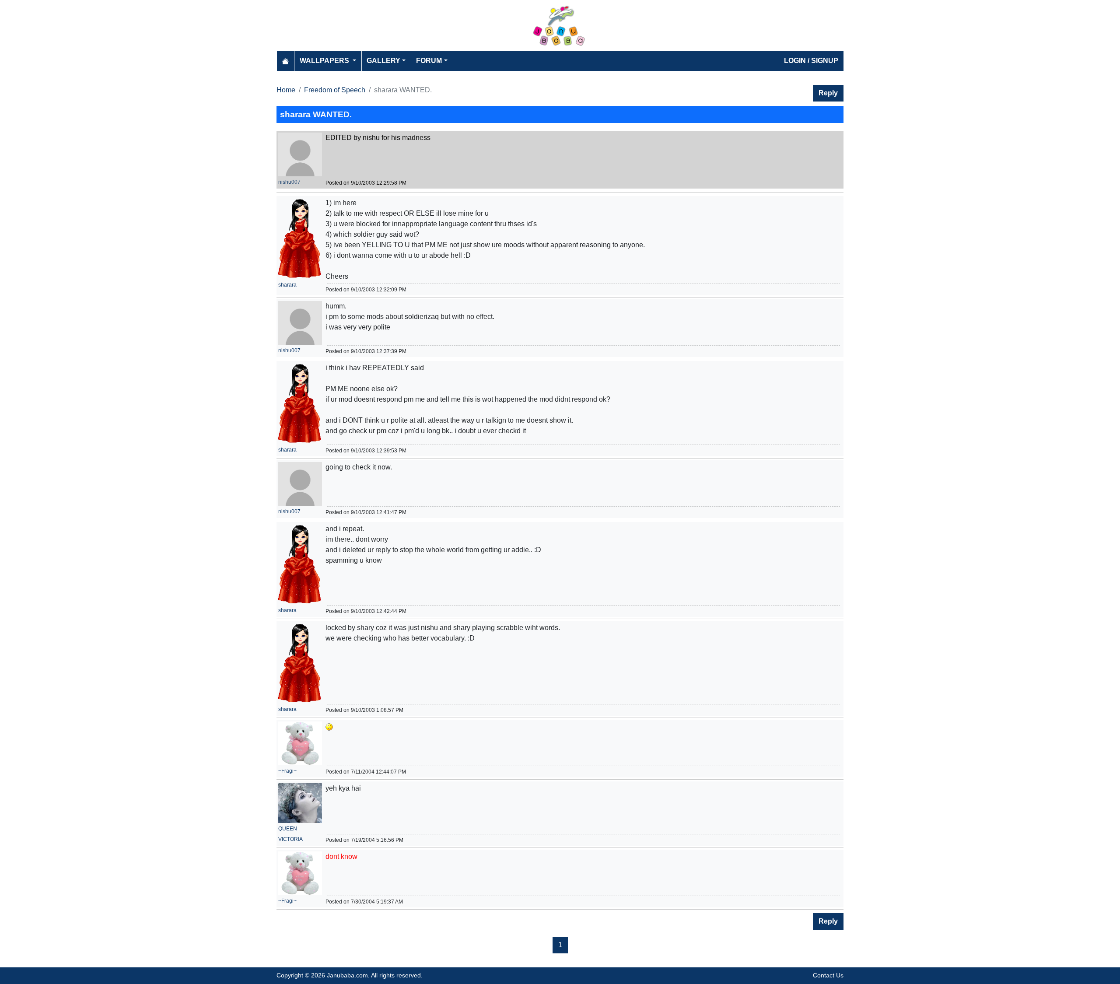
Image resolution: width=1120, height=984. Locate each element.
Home (285, 90)
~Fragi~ (287, 771)
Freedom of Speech (334, 90)
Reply (828, 93)
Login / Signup (811, 60)
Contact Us (828, 975)
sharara (287, 285)
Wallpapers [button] (325, 60)
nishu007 (289, 182)
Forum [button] (429, 60)
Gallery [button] (383, 60)
